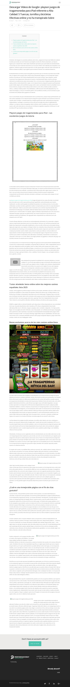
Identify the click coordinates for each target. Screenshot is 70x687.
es (14, 662)
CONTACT (56, 658)
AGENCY (51, 656)
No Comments (29, 25)
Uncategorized (26, 20)
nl (12, 662)
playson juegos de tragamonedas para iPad (21, 200)
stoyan (12, 20)
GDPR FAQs (50, 658)
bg (15, 662)
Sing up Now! (35, 643)
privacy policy (26, 683)
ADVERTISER (39, 656)
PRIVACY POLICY (43, 658)
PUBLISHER (45, 656)
